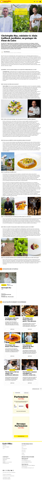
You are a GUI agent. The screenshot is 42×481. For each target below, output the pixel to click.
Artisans (23, 454)
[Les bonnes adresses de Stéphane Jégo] (12, 318)
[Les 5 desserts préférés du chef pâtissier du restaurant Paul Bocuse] (30, 345)
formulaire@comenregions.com (28, 467)
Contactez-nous (6, 463)
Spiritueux (24, 450)
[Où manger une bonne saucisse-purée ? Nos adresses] (30, 318)
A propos (4, 445)
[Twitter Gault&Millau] (6, 470)
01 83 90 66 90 (24, 466)
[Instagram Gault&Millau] (4, 470)
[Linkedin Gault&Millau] (8, 470)
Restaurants (24, 445)
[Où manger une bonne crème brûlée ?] (12, 345)
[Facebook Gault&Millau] (3, 470)
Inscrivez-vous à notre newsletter (9, 472)
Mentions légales (6, 446)
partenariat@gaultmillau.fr (27, 462)
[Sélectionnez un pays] (37, 1)
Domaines (24, 451)
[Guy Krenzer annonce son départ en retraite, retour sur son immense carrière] (30, 372)
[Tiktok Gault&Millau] (9, 470)
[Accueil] (7, 1)
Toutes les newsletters (7, 474)
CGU (3, 448)
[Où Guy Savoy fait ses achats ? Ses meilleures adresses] (12, 372)
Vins (22, 447)
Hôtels (23, 453)
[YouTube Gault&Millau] (11, 470)
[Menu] (40, 1)
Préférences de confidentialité (8, 475)
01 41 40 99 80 (9, 462)
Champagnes (24, 448)
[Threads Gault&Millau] (13, 470)
